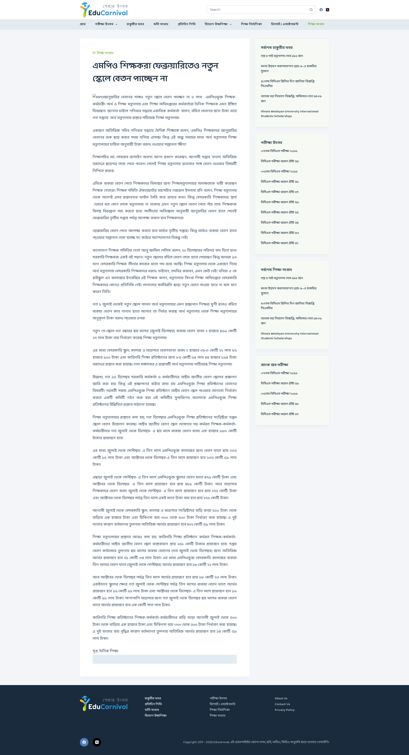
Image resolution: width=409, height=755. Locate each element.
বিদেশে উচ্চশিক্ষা (216, 24)
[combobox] (257, 9)
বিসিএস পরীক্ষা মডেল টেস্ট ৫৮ (280, 182)
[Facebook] (321, 9)
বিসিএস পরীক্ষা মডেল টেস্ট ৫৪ (280, 223)
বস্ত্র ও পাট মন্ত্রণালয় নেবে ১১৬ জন (282, 56)
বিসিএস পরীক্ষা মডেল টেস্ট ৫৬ (280, 202)
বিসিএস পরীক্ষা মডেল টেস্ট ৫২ (279, 243)
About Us (281, 698)
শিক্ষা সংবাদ (316, 24)
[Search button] (311, 10)
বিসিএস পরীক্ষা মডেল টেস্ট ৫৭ (280, 192)
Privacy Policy (285, 710)
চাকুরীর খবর (135, 24)
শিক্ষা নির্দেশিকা (251, 24)
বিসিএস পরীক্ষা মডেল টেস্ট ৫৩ (280, 233)
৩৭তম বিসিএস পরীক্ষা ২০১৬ (279, 151)
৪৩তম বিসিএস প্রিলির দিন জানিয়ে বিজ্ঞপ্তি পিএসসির (287, 84)
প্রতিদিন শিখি (187, 24)
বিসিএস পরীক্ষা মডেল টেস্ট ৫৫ (280, 212)
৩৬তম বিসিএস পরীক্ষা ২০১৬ (279, 171)
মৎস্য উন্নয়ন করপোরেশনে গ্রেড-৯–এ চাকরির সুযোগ (289, 69)
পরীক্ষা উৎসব (104, 24)
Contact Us (282, 704)
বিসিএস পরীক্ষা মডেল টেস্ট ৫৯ (280, 161)
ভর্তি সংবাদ (161, 24)
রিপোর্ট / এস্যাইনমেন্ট (284, 24)
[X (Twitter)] (327, 9)
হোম (83, 24)
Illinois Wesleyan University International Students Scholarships (289, 114)
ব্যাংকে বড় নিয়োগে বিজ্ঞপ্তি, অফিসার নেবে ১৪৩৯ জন (291, 99)
